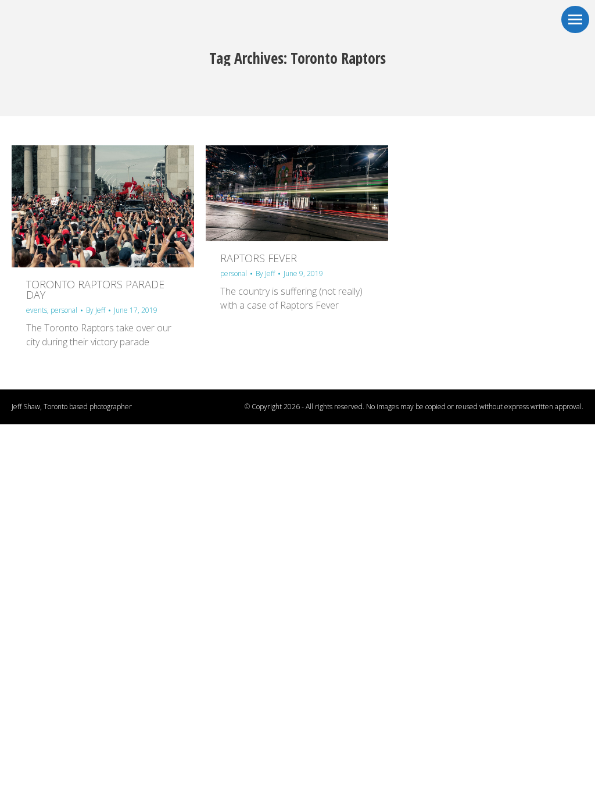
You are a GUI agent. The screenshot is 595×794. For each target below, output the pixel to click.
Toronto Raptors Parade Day (95, 289)
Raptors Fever (258, 258)
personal (64, 310)
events (36, 310)
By (95, 310)
